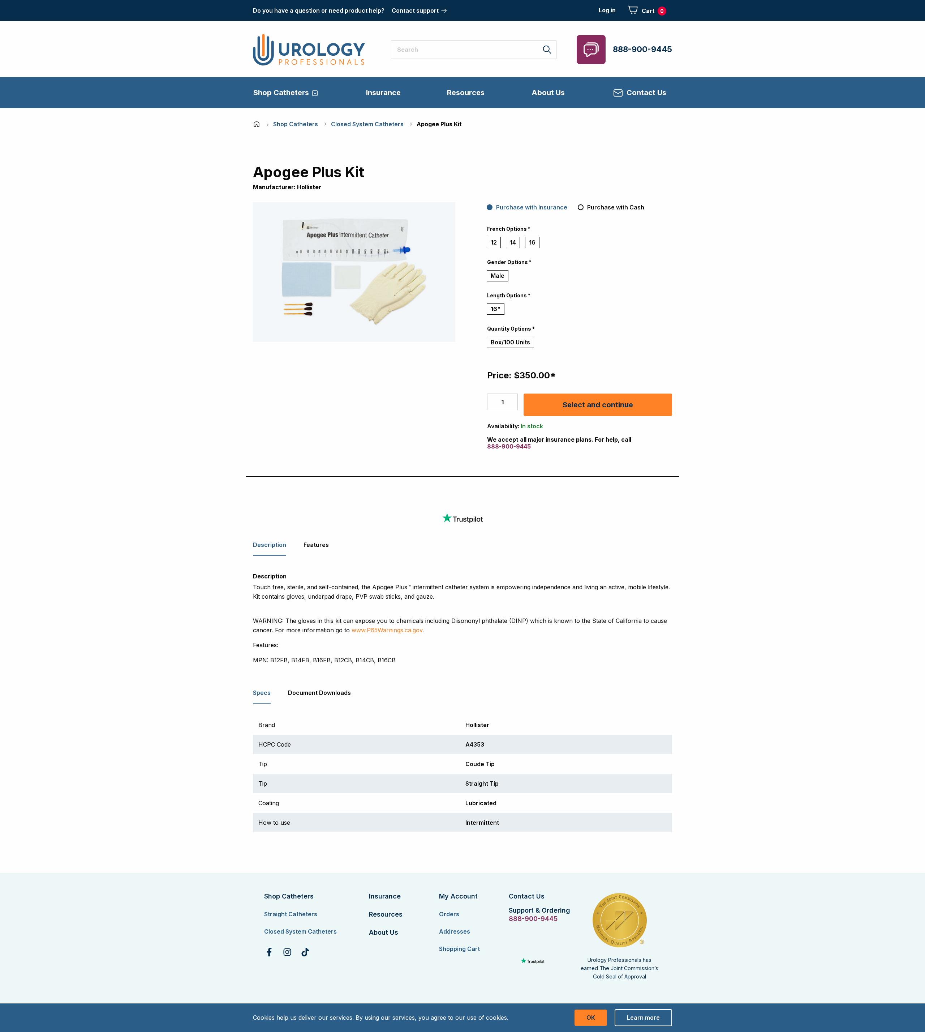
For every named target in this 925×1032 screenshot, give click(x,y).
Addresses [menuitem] (454, 931)
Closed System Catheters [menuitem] (300, 931)
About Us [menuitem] (548, 92)
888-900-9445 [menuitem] (532, 919)
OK (590, 1017)
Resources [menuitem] (466, 92)
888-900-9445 (642, 49)
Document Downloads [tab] (319, 692)
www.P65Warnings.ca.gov (387, 630)
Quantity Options (511, 329)
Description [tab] (269, 544)
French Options (508, 229)
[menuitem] (269, 952)
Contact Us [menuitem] (646, 92)
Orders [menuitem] (449, 914)
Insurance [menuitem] (383, 92)
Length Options (508, 295)
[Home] (257, 124)
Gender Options (509, 262)
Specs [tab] (262, 692)
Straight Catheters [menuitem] (290, 914)
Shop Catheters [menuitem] (281, 92)
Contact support (415, 10)
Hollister (309, 187)
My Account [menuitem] (458, 896)
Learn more (643, 1017)
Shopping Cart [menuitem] (459, 948)
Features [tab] (316, 544)
